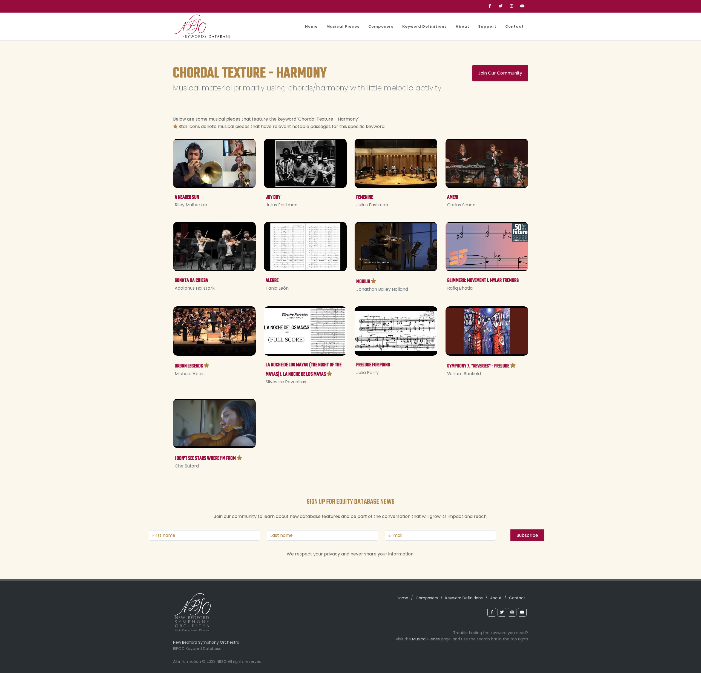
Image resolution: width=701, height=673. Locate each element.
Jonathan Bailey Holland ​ (382, 289)
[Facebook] (489, 6)
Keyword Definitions (464, 598)
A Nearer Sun (187, 197)
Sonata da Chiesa (191, 281)
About (496, 598)
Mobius (363, 282)
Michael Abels (190, 373)
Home (402, 598)
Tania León (277, 288)
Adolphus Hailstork (195, 288)
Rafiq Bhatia (460, 288)
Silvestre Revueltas (286, 381)
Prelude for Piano (373, 365)
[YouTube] (522, 6)
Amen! (452, 197)
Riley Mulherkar (191, 205)
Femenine (364, 197)
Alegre (272, 281)
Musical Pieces (426, 639)
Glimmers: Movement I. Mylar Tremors (483, 281)
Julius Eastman (281, 205)
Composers (427, 598)
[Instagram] (511, 6)
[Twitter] (500, 6)
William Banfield (464, 373)
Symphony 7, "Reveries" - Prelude (478, 366)
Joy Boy (273, 197)
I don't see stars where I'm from (205, 458)
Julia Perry (367, 372)
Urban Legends (189, 366)
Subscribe (527, 535)
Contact (517, 598)
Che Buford (187, 466)
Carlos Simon (461, 205)
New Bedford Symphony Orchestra (206, 642)
